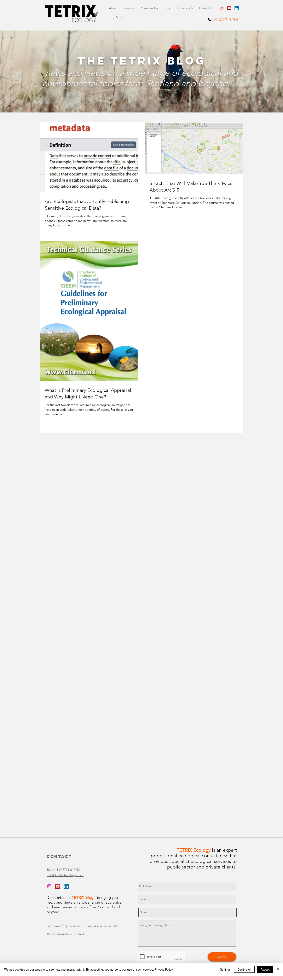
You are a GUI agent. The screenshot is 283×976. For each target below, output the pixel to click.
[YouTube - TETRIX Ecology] (229, 8)
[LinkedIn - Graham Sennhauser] (237, 8)
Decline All (244, 969)
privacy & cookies (96, 926)
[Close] (278, 969)
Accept (265, 969)
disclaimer (75, 926)
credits (113, 926)
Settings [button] (225, 969)
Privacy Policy (164, 969)
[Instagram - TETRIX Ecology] (222, 8)
